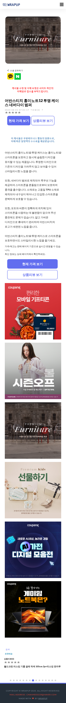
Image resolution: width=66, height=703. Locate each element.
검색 (8, 649)
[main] (11, 4)
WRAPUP (42, 698)
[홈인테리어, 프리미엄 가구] (33, 39)
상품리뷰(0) (9, 654)
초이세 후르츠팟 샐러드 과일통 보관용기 (24, 662)
